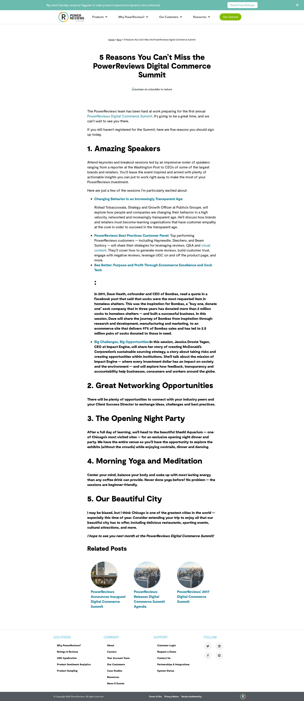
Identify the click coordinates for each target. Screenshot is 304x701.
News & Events (115, 683)
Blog (119, 39)
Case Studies (114, 670)
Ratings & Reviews (67, 651)
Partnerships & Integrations (173, 664)
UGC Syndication (67, 657)
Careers (111, 651)
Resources (199, 16)
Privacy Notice (171, 696)
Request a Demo (166, 651)
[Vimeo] (219, 655)
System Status (165, 670)
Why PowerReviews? (131, 16)
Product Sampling (67, 670)
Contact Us (163, 657)
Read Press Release (242, 5)
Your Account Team (118, 657)
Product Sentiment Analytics (74, 664)
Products (98, 16)
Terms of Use (155, 696)
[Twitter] (208, 646)
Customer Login (166, 645)
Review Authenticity (192, 696)
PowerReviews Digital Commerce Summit (119, 116)
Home (111, 39)
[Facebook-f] (208, 655)
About (110, 645)
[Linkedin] (219, 646)
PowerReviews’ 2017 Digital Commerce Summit (193, 596)
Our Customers (168, 16)
